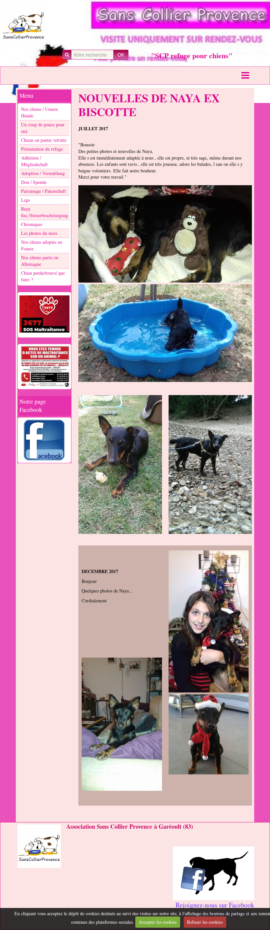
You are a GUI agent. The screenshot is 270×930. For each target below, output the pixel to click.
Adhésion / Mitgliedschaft (34, 161)
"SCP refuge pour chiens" (191, 55)
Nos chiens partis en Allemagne (39, 260)
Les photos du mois (39, 233)
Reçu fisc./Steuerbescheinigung (44, 212)
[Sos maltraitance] (44, 314)
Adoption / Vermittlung (43, 173)
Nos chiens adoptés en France (41, 245)
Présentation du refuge (42, 149)
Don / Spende (33, 182)
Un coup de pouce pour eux (43, 127)
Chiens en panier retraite (44, 140)
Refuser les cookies (205, 922)
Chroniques (31, 224)
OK (121, 54)
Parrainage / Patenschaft (43, 191)
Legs (25, 200)
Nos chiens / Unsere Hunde (39, 112)
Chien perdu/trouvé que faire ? (43, 276)
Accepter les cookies (157, 922)
